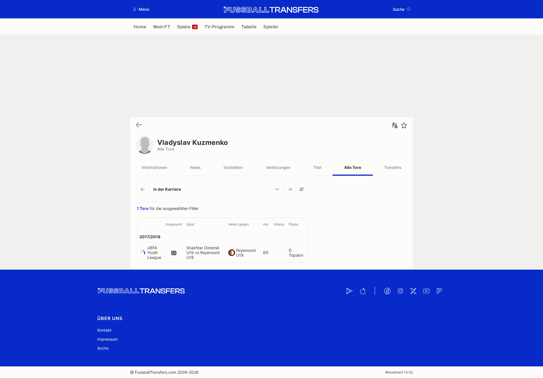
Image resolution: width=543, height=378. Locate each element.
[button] (141, 9)
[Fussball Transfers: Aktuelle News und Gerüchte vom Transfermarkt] (271, 9)
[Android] (349, 291)
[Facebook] (387, 291)
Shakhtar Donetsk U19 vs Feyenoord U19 (203, 252)
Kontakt (104, 330)
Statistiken (233, 167)
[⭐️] (403, 125)
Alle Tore (352, 167)
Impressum (107, 339)
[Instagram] (400, 291)
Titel (317, 167)
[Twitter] (413, 291)
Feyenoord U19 (246, 252)
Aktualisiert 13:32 (399, 372)
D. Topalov (296, 252)
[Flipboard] (439, 291)
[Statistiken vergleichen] (394, 125)
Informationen (154, 167)
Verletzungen (278, 167)
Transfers (392, 167)
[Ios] (362, 291)
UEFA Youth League (154, 252)
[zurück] (139, 125)
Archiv (103, 348)
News (195, 167)
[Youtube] (426, 291)
